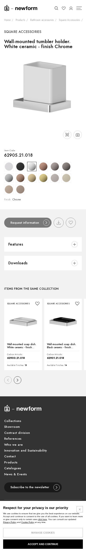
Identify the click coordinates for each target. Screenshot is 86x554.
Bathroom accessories (42, 20)
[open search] (56, 8)
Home (7, 20)
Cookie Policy (27, 522)
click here (42, 519)
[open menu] (79, 8)
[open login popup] (71, 8)
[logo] (21, 8)
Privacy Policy (9, 522)
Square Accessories (69, 20)
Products (20, 20)
